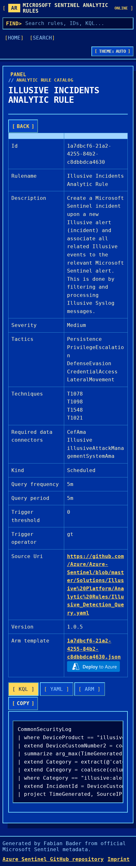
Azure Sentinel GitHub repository (53, 859)
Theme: (112, 51)
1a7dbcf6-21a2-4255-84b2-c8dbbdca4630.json (94, 649)
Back (23, 126)
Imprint (119, 859)
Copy (23, 703)
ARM (89, 689)
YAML (56, 689)
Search (42, 38)
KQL (23, 689)
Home (14, 38)
